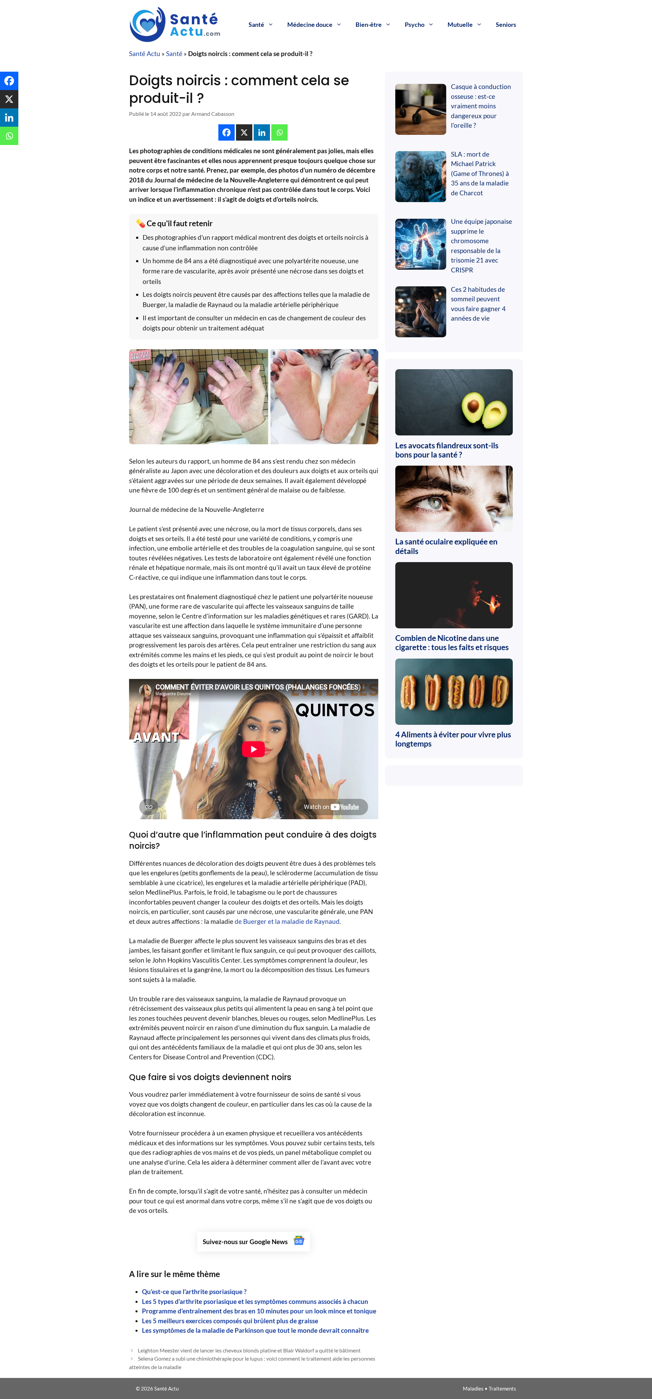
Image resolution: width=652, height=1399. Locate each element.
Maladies (473, 1388)
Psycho (414, 24)
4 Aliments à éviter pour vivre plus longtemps (453, 739)
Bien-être (369, 24)
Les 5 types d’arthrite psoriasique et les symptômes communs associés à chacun (255, 1301)
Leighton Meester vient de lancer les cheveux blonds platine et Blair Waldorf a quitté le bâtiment (249, 1350)
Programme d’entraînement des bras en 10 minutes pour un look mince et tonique (259, 1311)
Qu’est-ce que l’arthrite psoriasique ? (194, 1291)
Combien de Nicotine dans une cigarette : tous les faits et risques (452, 642)
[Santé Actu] (180, 24)
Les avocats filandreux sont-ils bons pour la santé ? (447, 450)
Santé (256, 24)
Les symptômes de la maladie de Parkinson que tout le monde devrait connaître (255, 1330)
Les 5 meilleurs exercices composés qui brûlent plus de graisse (230, 1321)
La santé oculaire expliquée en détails (446, 546)
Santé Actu (144, 53)
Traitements (502, 1388)
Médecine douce (309, 24)
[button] (226, 132)
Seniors (506, 24)
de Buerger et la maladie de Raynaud (287, 921)
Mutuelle (460, 24)
